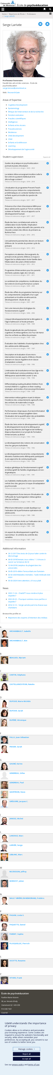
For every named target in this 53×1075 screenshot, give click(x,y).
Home (4, 14)
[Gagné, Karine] (4, 766)
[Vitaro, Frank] (4, 980)
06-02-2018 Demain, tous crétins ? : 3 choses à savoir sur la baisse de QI (26, 560)
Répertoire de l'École (17, 14)
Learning (11, 146)
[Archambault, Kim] (4, 643)
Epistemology (13, 108)
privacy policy (18, 1064)
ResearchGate (14, 92)
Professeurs (31, 14)
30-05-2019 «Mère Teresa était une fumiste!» (26, 571)
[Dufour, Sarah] (4, 713)
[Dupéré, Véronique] (4, 722)
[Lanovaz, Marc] (4, 838)
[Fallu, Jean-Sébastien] (4, 740)
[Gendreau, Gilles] (4, 775)
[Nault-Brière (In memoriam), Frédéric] (4, 900)
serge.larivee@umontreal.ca (14, 88)
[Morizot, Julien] (4, 883)
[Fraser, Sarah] (4, 749)
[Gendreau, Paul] (4, 785)
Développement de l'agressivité (21, 149)
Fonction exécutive (16, 115)
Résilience (12, 132)
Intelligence (13, 122)
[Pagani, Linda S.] (4, 917)
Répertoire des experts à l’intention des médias (27, 617)
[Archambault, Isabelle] (4, 633)
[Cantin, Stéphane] (4, 677)
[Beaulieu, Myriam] (4, 660)
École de (32, 5)
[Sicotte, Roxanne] (4, 963)
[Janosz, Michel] (4, 821)
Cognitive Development (17, 105)
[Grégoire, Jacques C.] (4, 804)
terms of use (33, 1064)
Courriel (4, 1013)
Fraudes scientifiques (17, 118)
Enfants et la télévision (17, 142)
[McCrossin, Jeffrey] (4, 874)
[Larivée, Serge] (4, 847)
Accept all (26, 1058)
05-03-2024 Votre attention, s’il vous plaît (24, 580)
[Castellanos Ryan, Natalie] (4, 686)
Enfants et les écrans (17, 125)
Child (10, 139)
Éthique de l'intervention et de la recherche (26, 111)
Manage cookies (26, 1049)
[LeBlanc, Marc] (4, 857)
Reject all (27, 1054)
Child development (16, 135)
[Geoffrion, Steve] (4, 794)
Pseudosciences (15, 129)
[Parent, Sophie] (4, 936)
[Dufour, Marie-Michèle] (4, 704)
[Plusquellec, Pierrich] (4, 946)
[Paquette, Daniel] (4, 927)
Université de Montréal (8, 3)
